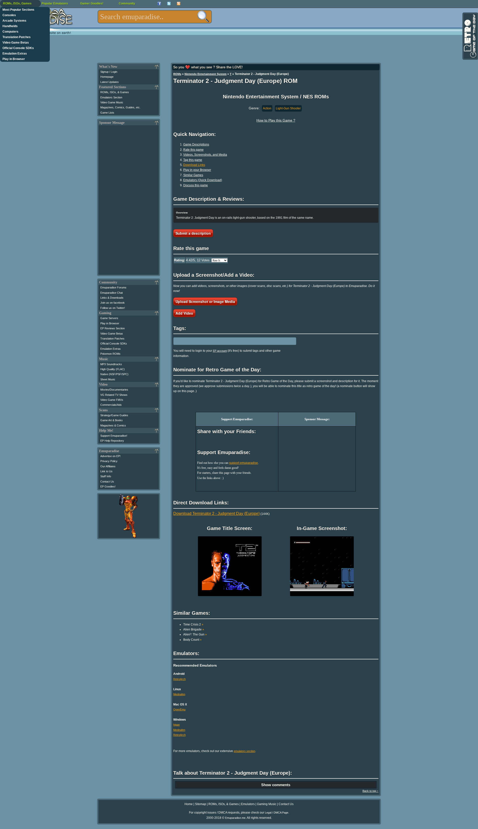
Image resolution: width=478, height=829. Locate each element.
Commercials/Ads (111, 404)
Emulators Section (111, 97)
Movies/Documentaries (114, 389)
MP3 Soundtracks (111, 364)
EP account (220, 350)
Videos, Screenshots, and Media (205, 154)
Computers (10, 31)
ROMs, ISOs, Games (17, 3)
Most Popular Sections (18, 9)
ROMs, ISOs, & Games (114, 92)
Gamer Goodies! (91, 3)
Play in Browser (13, 59)
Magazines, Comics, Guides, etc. (120, 107)
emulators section (244, 751)
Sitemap (200, 804)
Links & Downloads (111, 297)
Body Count (192, 639)
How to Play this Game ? (275, 120)
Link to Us (106, 471)
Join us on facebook (112, 302)
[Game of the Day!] (470, 36)
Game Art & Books (111, 420)
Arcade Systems (14, 20)
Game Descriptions (196, 144)
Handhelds (10, 26)
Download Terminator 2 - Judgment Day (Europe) (216, 513)
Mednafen (179, 694)
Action (267, 108)
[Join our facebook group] (159, 3)
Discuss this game (195, 185)
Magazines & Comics (113, 425)
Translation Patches (16, 37)
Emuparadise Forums (113, 287)
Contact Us (107, 481)
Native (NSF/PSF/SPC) (114, 374)
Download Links (194, 165)
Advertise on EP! (110, 456)
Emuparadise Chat (111, 292)
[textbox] (155, 16)
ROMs (177, 73)
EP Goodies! (108, 486)
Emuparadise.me (235, 817)
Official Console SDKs (18, 48)
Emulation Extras (14, 53)
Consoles (9, 15)
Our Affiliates (108, 466)
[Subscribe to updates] (178, 3)
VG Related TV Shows (113, 394)
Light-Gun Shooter (288, 108)
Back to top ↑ (370, 790)
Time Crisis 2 (193, 624)
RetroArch (179, 679)
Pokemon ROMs (110, 353)
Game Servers (109, 318)
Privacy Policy (109, 461)
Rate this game (193, 149)
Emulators (248, 804)
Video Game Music (111, 102)
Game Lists (107, 112)
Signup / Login (108, 71)
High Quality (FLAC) (112, 369)
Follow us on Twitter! (112, 307)
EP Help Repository (112, 440)
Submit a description (193, 233)
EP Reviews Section (112, 328)
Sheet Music (107, 379)
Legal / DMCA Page (276, 812)
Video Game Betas (15, 42)
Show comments (275, 785)
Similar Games (193, 175)
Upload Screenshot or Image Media (205, 301)
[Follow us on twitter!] (169, 3)
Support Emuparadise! (113, 435)
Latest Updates (109, 81)
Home (188, 804)
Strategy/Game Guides (114, 415)
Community (127, 3)
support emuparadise (243, 463)
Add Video (184, 313)
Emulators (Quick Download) (202, 180)
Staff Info (105, 476)
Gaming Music (266, 804)
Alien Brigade (193, 629)
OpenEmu (179, 709)
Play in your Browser (197, 170)
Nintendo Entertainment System (205, 73)
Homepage (107, 76)
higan (176, 724)
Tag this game (192, 160)
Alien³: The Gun (195, 634)
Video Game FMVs (111, 399)
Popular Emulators (55, 3)
